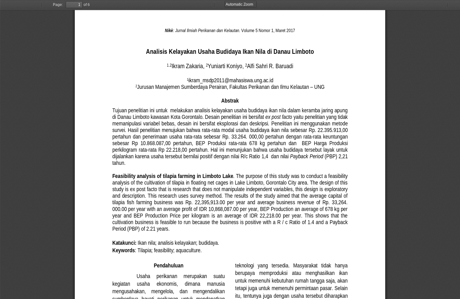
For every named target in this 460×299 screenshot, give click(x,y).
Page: (58, 5)
